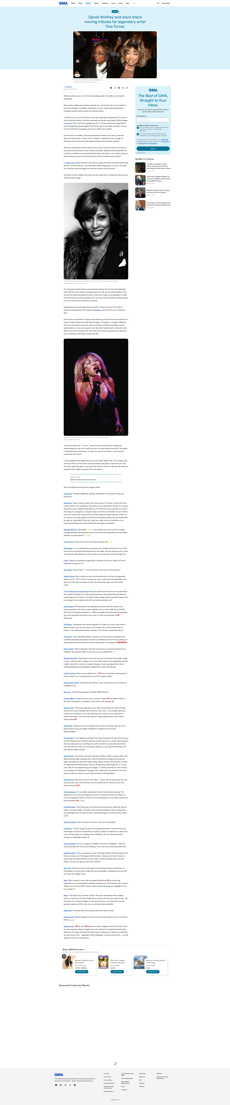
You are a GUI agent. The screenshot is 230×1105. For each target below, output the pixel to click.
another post (70, 163)
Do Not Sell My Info (109, 1083)
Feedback (124, 1090)
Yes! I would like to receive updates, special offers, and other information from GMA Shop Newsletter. (154, 129)
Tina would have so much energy (76, 591)
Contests (106, 1073)
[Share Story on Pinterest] (118, 87)
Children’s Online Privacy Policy (108, 1087)
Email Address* (142, 116)
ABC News (142, 1077)
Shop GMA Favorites (73, 949)
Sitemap (159, 1073)
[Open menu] (134, 3)
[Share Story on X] (114, 87)
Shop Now (81, 972)
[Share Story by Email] (122, 87)
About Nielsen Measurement (125, 1082)
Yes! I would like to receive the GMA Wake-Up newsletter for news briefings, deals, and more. (153, 134)
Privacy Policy (165, 141)
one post (68, 123)
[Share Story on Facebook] (111, 87)
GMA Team (68, 87)
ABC (140, 1080)
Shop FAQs (142, 1073)
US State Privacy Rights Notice (148, 143)
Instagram (97, 310)
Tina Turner (97, 96)
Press (123, 1086)
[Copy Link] (126, 87)
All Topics (141, 1086)
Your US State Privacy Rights (127, 1074)
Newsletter (166, 3)
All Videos (142, 1083)
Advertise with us (108, 1091)
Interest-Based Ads (127, 1078)
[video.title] (115, 54)
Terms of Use (164, 139)
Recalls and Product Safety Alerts (162, 1077)
